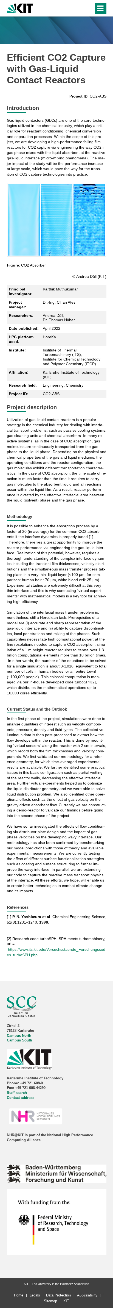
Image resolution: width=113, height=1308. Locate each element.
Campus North (19, 1036)
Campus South (19, 1040)
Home (18, 1295)
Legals (35, 1295)
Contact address (20, 1098)
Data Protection (58, 1295)
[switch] (88, 8)
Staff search (17, 1093)
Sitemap (50, 1301)
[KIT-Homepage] (20, 7)
